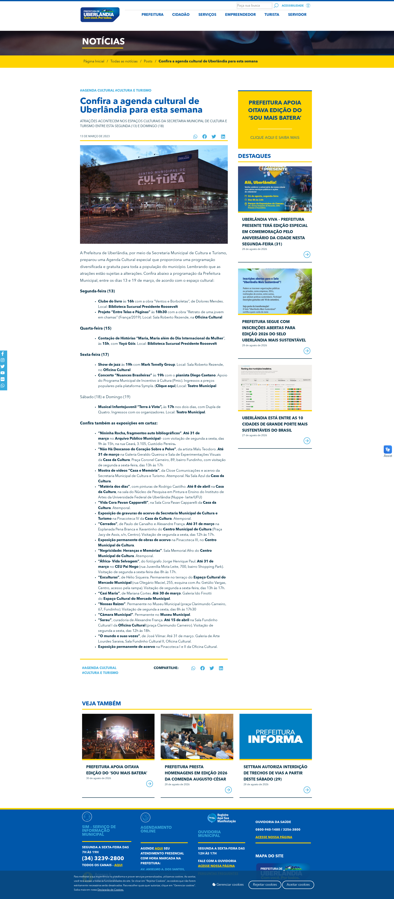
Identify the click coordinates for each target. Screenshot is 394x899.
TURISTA (272, 15)
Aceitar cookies (298, 884)
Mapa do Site (269, 856)
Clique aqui (165, 386)
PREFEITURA (153, 15)
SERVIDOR (297, 15)
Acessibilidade (293, 6)
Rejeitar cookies (265, 884)
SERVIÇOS (207, 15)
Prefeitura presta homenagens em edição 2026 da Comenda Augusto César (196, 773)
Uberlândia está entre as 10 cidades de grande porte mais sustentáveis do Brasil (275, 424)
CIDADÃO (181, 15)
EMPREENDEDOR (240, 15)
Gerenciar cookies (230, 884)
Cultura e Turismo (134, 90)
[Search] (276, 5)
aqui (118, 865)
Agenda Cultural (98, 90)
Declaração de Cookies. (110, 890)
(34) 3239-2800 (103, 859)
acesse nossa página (216, 866)
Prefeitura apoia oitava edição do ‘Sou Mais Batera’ (275, 110)
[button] (195, 136)
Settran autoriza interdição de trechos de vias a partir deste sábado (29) (275, 773)
